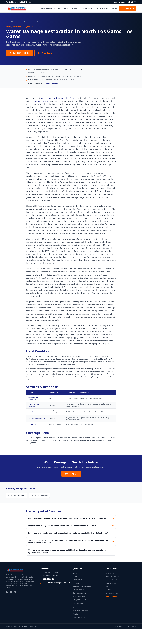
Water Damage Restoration (51, 8)
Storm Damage (78, 603)
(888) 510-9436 (52, 83)
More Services (102, 8)
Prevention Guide (79, 617)
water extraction (42, 101)
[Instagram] (135, 2)
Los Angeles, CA (111, 580)
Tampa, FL (109, 590)
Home (8, 22)
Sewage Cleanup (33, 424)
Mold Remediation (87, 8)
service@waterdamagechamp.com (56, 583)
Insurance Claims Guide (81, 611)
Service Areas (77, 580)
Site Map (76, 583)
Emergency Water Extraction (34, 405)
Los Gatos (24, 22)
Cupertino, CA (111, 583)
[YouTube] (132, 2)
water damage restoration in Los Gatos (57, 98)
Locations (15, 22)
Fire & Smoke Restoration (36, 419)
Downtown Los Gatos (16, 495)
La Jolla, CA (110, 573)
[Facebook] (129, 2)
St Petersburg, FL (112, 593)
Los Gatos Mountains (39, 495)
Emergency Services (80, 600)
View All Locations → (113, 596)
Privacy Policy (119, 626)
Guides (114, 8)
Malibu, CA (110, 586)
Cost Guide (76, 614)
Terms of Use (131, 626)
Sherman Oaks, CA (112, 576)
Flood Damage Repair (80, 593)
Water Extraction (70, 8)
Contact (75, 576)
